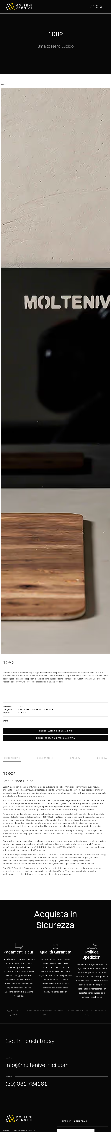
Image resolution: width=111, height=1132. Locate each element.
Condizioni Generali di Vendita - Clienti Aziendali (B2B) (87, 1012)
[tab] (12, 757)
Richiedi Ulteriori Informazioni (55, 731)
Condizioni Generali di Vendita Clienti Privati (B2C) (45, 1012)
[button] (96, 6)
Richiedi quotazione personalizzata (55, 738)
